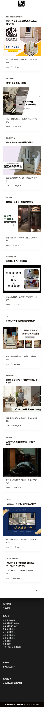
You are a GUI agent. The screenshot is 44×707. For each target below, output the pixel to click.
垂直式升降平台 (18, 17)
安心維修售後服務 (11, 257)
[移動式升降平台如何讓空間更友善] (22, 338)
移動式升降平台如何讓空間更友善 (20, 320)
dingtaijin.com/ (34, 704)
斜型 (4, 635)
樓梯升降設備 (10, 17)
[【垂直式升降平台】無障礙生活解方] (22, 521)
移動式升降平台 (9, 632)
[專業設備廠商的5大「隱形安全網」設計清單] (22, 400)
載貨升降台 (7, 644)
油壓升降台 (7, 641)
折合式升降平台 (9, 638)
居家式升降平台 (9, 629)
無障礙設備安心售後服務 (16, 261)
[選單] (4, 4)
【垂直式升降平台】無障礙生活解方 (21, 503)
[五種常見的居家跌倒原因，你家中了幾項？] (22, 462)
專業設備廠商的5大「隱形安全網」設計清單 (22, 381)
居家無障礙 (9, 197)
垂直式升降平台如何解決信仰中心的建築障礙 (21, 22)
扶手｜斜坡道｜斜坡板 (12, 647)
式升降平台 (10, 635)
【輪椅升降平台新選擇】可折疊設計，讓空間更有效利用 (20, 564)
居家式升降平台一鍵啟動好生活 (19, 202)
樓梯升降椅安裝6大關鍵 (16, 83)
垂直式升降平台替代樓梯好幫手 (19, 142)
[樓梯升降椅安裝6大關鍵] (22, 101)
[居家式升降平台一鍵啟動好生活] (22, 219)
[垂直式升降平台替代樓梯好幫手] (22, 160)
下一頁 (35, 591)
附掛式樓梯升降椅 (10, 626)
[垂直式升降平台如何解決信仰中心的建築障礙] (22, 41)
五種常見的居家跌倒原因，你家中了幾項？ (21, 443)
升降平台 (8, 316)
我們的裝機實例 (9, 667)
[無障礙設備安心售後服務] (22, 279)
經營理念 (6, 608)
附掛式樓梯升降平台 (11, 623)
